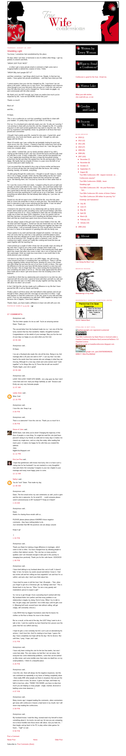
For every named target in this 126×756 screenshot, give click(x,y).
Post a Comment (13, 736)
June (82, 207)
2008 (80, 153)
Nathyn (15, 479)
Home (35, 740)
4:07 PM (16, 691)
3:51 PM (16, 641)
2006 (80, 227)
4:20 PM (16, 664)
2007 (80, 156)
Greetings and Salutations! (89, 200)
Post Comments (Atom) (25, 744)
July (82, 204)
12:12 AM (17, 474)
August (83, 172)
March (82, 216)
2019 (80, 137)
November (84, 163)
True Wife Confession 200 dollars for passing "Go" (97, 196)
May (82, 210)
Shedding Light (85, 184)
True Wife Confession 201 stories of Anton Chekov (98, 193)
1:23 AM (16, 503)
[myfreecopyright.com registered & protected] (92, 330)
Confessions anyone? (87, 178)
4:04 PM (16, 412)
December (84, 159)
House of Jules (18, 429)
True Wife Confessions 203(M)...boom (93, 181)
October (83, 166)
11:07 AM (17, 387)
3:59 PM (16, 709)
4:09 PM (16, 424)
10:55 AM (17, 340)
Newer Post (11, 740)
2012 (80, 141)
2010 (80, 147)
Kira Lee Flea (17, 459)
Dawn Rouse (99, 337)
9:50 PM (16, 731)
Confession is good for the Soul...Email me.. (91, 77)
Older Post (59, 740)
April (82, 213)
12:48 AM (17, 486)
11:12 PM (17, 454)
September (84, 169)
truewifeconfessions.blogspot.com (102, 344)
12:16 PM (17, 399)
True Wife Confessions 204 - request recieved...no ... (98, 175)
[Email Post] (32, 306)
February (83, 220)
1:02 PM (16, 538)
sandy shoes (17, 393)
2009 (80, 150)
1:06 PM (16, 560)
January (83, 223)
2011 (80, 144)
